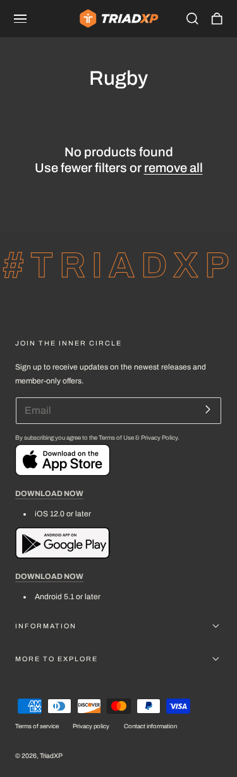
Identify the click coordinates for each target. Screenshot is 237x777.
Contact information (150, 726)
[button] (20, 19)
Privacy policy (91, 726)
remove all (173, 168)
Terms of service (37, 726)
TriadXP (51, 755)
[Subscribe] (207, 410)
